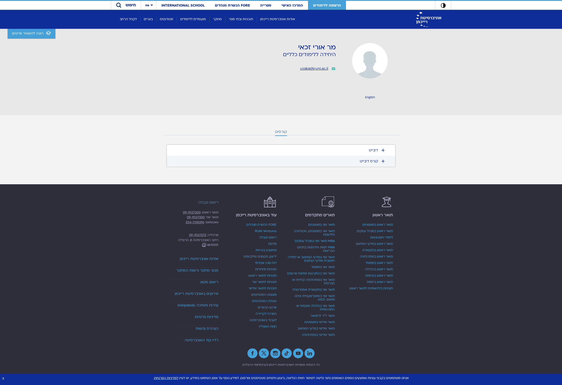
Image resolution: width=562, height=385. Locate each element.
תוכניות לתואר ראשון (263, 276)
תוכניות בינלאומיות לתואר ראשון (371, 288)
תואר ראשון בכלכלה (379, 269)
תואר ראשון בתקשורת (377, 250)
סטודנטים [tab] (166, 19)
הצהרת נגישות (207, 328)
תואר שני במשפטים (321, 225)
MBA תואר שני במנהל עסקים (315, 241)
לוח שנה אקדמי (266, 263)
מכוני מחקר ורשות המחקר (197, 270)
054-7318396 (195, 222)
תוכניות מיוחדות (266, 269)
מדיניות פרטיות (206, 317)
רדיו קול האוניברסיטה (201, 340)
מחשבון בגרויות (266, 250)
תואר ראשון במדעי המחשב (374, 244)
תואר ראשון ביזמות (380, 282)
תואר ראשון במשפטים (377, 225)
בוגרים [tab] (148, 19)
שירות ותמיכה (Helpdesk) (197, 305)
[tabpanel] (281, 156)
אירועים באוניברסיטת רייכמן (196, 293)
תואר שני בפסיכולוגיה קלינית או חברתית (313, 281)
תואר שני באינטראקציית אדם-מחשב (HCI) (314, 297)
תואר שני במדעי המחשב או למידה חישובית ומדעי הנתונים (311, 259)
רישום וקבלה (268, 237)
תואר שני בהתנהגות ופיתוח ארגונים (311, 273)
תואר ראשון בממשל (379, 263)
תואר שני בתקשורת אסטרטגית (314, 290)
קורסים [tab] (281, 131)
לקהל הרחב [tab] (128, 19)
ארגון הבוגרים (267, 307)
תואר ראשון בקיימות (379, 276)
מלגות (272, 244)
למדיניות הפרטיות (166, 378)
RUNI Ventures (266, 231)
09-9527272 (197, 235)
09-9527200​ (192, 212)
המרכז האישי (292, 5)
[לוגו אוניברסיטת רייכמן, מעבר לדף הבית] (428, 19)
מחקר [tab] (217, 19)
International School (183, 5)
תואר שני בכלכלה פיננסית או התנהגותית (315, 307)
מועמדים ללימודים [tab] (193, 19)
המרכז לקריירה (266, 314)
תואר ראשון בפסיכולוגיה (376, 256)
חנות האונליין (268, 326)
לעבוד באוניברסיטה (263, 320)
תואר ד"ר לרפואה (323, 316)
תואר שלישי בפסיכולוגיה (318, 335)
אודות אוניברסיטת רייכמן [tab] (277, 19)
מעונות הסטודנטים (264, 295)
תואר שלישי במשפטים (319, 322)
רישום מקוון (209, 282)
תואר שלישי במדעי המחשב (316, 328)
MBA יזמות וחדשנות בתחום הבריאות (316, 249)
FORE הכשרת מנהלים (232, 5)
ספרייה (265, 5)
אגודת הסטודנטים (264, 301)
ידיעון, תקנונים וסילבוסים (260, 256)
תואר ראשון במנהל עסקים (375, 231)
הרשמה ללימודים (327, 5)
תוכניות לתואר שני (264, 282)
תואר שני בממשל (323, 267)
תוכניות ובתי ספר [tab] (241, 19)
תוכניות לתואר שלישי (263, 288)
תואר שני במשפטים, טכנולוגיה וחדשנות (314, 232)
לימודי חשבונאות (381, 237)
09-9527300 (196, 217)
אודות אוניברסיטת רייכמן (199, 258)
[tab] (281, 150)
